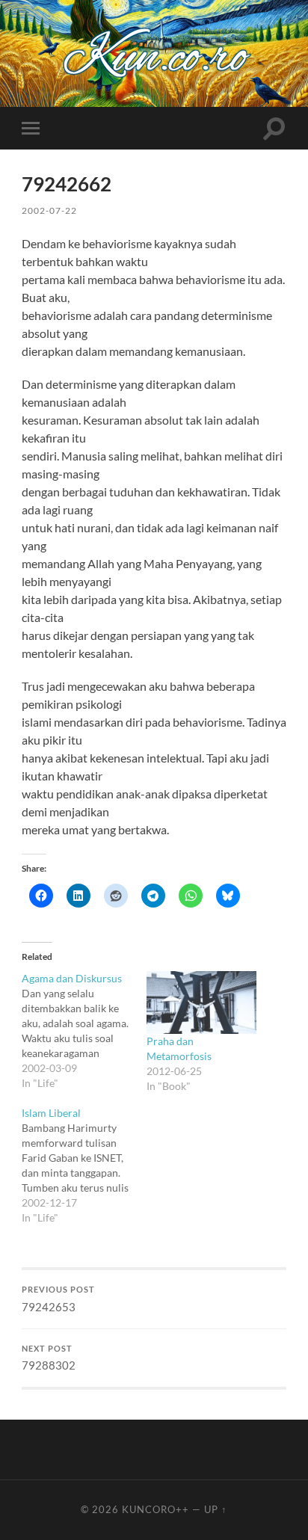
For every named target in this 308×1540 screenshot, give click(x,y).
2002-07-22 (49, 210)
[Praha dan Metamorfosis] (201, 1002)
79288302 (49, 1358)
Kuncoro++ (155, 1509)
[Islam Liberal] (84, 1165)
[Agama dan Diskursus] (84, 1031)
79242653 (58, 1299)
